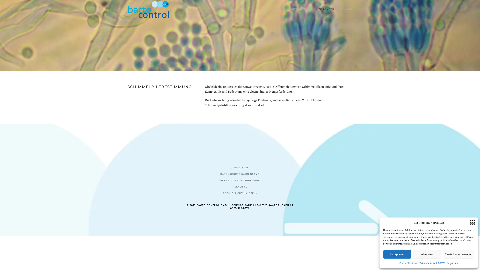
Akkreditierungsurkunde (240, 180)
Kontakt (346, 9)
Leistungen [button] (325, 9)
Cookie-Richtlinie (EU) (240, 193)
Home (280, 9)
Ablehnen (427, 254)
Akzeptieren (397, 254)
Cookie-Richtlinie (408, 263)
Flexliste (240, 186)
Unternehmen (300, 9)
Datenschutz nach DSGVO (432, 263)
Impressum (452, 263)
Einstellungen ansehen (458, 254)
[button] (472, 222)
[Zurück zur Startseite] (149, 9)
